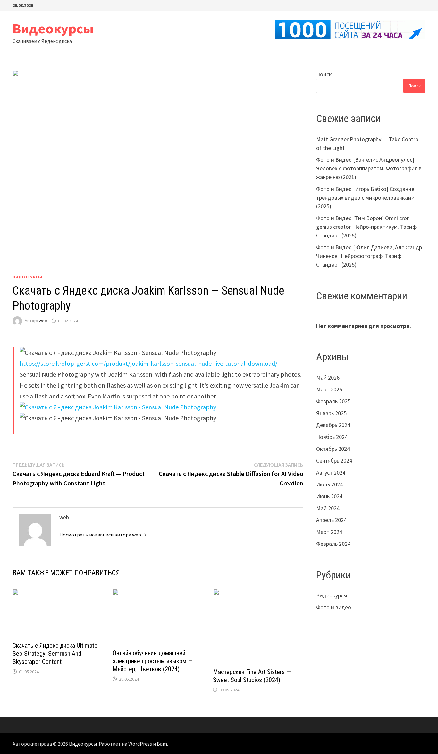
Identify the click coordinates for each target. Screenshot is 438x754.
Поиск (324, 74)
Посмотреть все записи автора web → (103, 534)
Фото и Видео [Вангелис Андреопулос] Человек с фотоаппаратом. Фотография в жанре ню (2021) (369, 168)
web (43, 321)
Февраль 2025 (333, 401)
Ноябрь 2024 (332, 437)
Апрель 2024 (331, 520)
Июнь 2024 (329, 496)
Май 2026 (328, 377)
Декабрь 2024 (333, 425)
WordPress (140, 744)
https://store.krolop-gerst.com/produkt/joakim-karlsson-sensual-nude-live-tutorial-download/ (148, 363)
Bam (162, 744)
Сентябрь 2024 (334, 460)
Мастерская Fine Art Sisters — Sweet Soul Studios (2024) (252, 676)
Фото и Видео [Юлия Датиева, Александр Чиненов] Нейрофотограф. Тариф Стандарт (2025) (369, 256)
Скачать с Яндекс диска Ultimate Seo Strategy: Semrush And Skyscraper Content (55, 653)
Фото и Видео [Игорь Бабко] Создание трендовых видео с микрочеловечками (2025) (365, 197)
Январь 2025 (331, 413)
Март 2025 (329, 389)
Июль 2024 (329, 484)
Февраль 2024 (333, 543)
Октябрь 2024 (333, 448)
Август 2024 (330, 472)
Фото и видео (333, 607)
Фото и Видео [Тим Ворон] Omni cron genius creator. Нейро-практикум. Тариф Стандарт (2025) (366, 226)
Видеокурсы (53, 28)
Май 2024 (328, 508)
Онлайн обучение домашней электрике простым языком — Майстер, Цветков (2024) (152, 661)
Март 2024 (329, 532)
